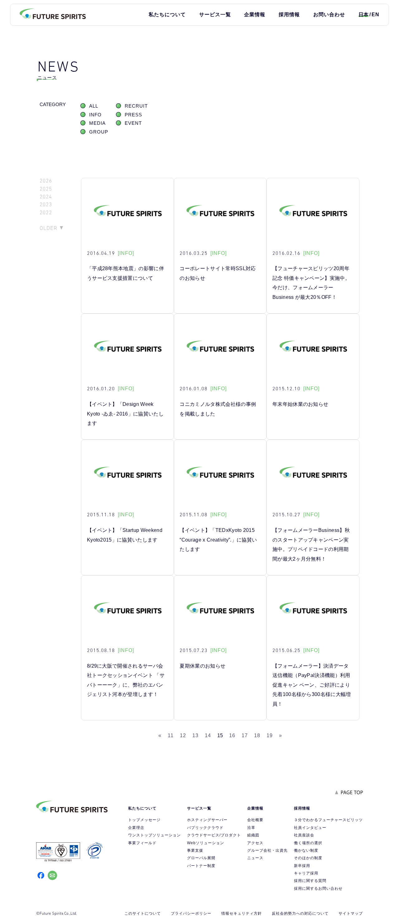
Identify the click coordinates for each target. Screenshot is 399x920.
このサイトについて (142, 913)
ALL (93, 106)
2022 (46, 213)
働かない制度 (306, 850)
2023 (46, 204)
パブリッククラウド (205, 827)
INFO (95, 114)
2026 (46, 181)
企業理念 (136, 827)
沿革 (251, 827)
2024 (46, 197)
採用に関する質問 (310, 881)
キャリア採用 (306, 873)
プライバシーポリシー (191, 913)
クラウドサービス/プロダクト (214, 835)
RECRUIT (136, 106)
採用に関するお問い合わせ (318, 888)
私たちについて (167, 14)
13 (195, 735)
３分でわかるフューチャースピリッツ (328, 820)
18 (257, 735)
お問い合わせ (329, 14)
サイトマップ (351, 913)
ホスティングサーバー (207, 820)
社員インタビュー (310, 827)
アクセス (255, 843)
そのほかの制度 (308, 858)
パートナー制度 (201, 866)
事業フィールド (142, 843)
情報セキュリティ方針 (241, 913)
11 (171, 735)
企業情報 (254, 14)
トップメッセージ (144, 820)
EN (375, 14)
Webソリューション (205, 843)
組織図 (253, 835)
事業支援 (195, 850)
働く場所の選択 (308, 843)
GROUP (98, 131)
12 (183, 735)
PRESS (133, 114)
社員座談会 (304, 835)
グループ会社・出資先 (267, 850)
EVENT (133, 123)
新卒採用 (302, 866)
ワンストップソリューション (154, 835)
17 (245, 735)
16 (232, 735)
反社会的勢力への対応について (300, 913)
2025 (46, 189)
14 (208, 735)
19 (270, 735)
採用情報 (289, 14)
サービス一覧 (215, 14)
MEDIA (97, 123)
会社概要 (255, 820)
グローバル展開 (201, 858)
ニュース (255, 858)
